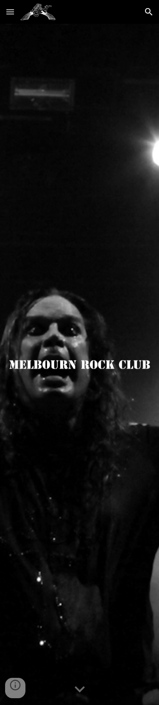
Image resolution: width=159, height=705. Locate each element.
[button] (10, 11)
